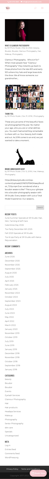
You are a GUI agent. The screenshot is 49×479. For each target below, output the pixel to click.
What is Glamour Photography (17, 45)
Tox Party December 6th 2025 (18, 229)
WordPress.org (11, 457)
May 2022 (9, 317)
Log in (7, 445)
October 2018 (11, 361)
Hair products (11, 407)
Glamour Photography (28, 51)
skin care (9, 428)
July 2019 (9, 341)
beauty (36, 48)
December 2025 (12, 261)
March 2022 (10, 325)
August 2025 (11, 273)
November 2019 (12, 333)
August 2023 (11, 305)
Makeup (8, 54)
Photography (17, 54)
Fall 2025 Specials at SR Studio (19, 233)
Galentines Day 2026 (14, 225)
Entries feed (10, 449)
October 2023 (11, 297)
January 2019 (11, 349)
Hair (39, 51)
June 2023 (10, 313)
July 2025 (9, 277)
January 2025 (11, 289)
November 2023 (12, 293)
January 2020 (11, 329)
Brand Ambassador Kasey (15, 169)
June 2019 (9, 345)
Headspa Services (13, 411)
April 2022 (9, 321)
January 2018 (11, 369)
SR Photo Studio (14, 48)
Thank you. (9, 113)
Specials (8, 432)
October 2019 (11, 337)
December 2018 (12, 353)
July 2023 (9, 309)
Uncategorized (12, 436)
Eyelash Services (12, 395)
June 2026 (10, 257)
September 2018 (12, 365)
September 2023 (13, 301)
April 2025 (9, 281)
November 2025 (12, 265)
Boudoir (8, 51)
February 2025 (11, 285)
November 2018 (12, 357)
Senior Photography (14, 423)
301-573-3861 (14, 2)
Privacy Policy (12, 469)
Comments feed (12, 453)
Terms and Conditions (30, 469)
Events (8, 391)
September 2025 (12, 269)
